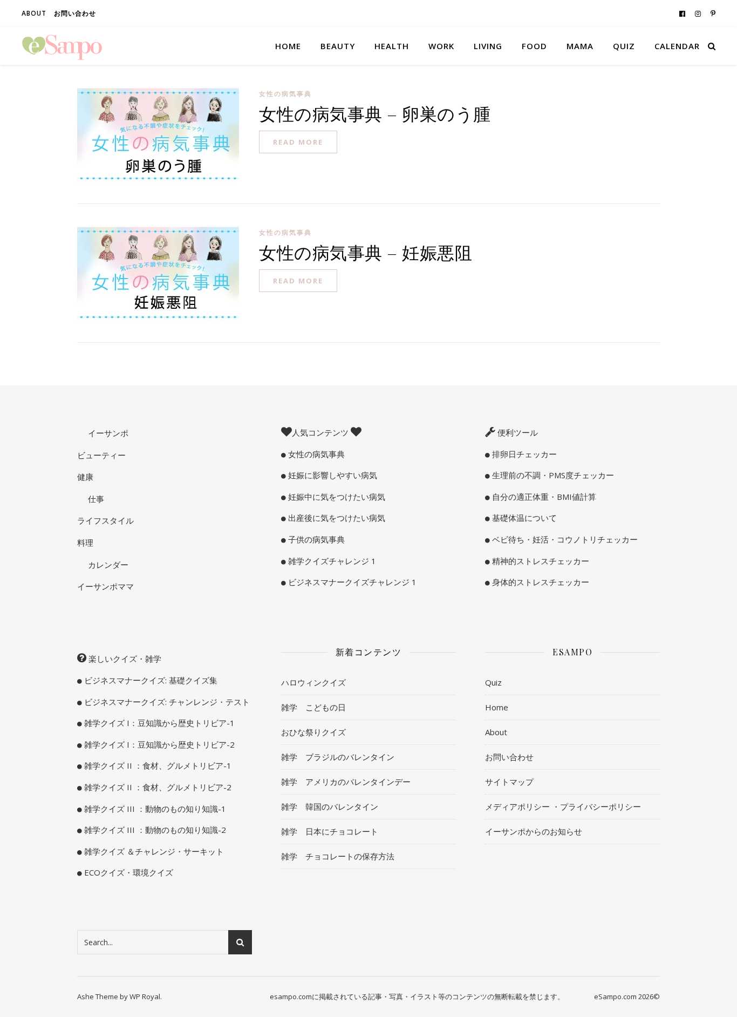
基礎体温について (523, 517)
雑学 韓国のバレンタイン (329, 806)
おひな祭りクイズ (313, 732)
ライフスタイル (105, 520)
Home (288, 45)
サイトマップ (509, 781)
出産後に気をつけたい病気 (335, 517)
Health (391, 45)
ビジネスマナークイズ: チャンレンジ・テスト (166, 701)
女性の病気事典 (285, 93)
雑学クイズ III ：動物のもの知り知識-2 (154, 829)
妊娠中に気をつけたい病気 (335, 496)
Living (488, 45)
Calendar (677, 45)
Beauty (337, 45)
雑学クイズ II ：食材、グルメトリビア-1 (156, 765)
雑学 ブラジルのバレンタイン (337, 756)
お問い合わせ (75, 13)
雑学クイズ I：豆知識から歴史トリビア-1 (158, 722)
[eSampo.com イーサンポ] (62, 46)
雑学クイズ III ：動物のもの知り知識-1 (154, 808)
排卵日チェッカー (523, 454)
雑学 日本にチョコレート (329, 831)
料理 (85, 542)
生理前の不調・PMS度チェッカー (552, 475)
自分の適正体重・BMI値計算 (543, 496)
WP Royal (144, 996)
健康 (85, 476)
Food (534, 45)
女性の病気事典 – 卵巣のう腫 (375, 113)
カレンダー (107, 564)
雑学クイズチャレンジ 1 (331, 560)
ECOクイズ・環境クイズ (127, 872)
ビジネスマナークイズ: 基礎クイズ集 (149, 680)
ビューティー (101, 455)
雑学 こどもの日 (313, 707)
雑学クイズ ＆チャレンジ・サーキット (153, 851)
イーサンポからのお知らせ (533, 831)
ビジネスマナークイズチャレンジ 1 (351, 582)
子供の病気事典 (315, 539)
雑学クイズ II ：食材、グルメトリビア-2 (156, 787)
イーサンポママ (105, 586)
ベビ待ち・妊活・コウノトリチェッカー (564, 539)
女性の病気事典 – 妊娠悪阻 (365, 251)
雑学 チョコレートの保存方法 (337, 856)
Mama (580, 45)
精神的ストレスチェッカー (539, 560)
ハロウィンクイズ (313, 682)
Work (441, 45)
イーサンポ (107, 433)
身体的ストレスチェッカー (539, 582)
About (34, 13)
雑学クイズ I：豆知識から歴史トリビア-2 (158, 744)
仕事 (95, 498)
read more (298, 142)
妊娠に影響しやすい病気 (331, 475)
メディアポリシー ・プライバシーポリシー (563, 806)
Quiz (624, 45)
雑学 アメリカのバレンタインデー (346, 781)
